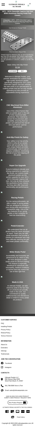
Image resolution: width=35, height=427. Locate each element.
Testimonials (5, 354)
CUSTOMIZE (13, 71)
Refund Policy (5, 333)
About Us (4, 344)
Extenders (4, 348)
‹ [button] (4, 39)
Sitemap (3, 351)
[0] (30, 5)
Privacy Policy (5, 329)
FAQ (2, 323)
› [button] (30, 39)
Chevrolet (6, 20)
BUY (22, 71)
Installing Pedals (6, 326)
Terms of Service (6, 336)
